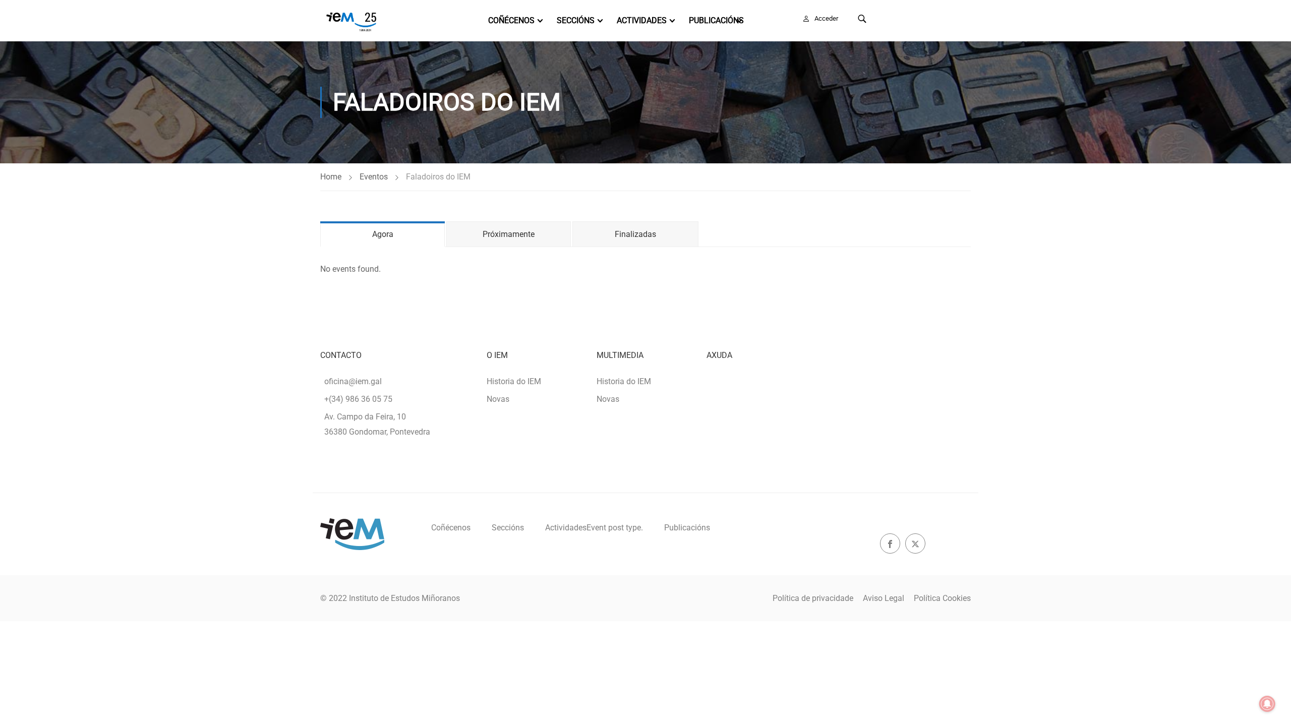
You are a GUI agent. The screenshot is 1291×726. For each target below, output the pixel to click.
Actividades (642, 20)
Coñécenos (511, 20)
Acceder (826, 18)
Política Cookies (942, 598)
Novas (498, 399)
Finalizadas (635, 234)
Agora (382, 234)
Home (330, 177)
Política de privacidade (813, 598)
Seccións (576, 20)
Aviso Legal (883, 598)
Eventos (374, 177)
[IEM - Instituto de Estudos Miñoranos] (351, 20)
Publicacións (716, 20)
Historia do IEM (514, 381)
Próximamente (509, 234)
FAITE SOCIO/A (927, 18)
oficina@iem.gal (353, 381)
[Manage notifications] (1267, 704)
